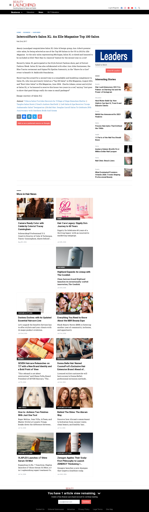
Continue (86, 502)
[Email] (19, 116)
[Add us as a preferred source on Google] (40, 116)
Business (26, 32)
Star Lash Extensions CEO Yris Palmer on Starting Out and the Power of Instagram (108, 89)
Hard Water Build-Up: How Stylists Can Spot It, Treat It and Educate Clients (108, 103)
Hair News (36, 32)
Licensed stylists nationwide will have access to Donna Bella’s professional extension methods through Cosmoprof (72, 376)
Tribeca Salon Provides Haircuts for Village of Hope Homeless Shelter (55, 101)
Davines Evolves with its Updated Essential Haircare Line (34, 319)
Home (19, 32)
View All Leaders (114, 70)
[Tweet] (34, 116)
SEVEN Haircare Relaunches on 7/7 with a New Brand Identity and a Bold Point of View (35, 366)
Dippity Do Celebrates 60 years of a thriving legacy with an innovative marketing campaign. (73, 233)
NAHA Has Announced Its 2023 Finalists (108, 115)
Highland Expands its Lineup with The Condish (73, 273)
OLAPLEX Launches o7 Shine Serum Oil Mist (32, 459)
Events (97, 111)
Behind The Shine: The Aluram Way (72, 413)
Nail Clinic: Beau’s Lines (105, 161)
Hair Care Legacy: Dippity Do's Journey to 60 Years (72, 225)
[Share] (24, 116)
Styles (97, 123)
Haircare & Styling (25, 313)
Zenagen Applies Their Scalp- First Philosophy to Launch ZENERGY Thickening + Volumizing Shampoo (72, 460)
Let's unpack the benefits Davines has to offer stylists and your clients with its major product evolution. (35, 327)
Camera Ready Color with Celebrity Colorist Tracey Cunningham (31, 226)
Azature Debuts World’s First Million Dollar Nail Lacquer (107, 150)
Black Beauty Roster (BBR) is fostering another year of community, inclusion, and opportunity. (74, 327)
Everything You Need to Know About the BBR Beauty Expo (72, 319)
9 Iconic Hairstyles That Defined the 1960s (108, 127)
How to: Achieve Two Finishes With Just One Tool (33, 413)
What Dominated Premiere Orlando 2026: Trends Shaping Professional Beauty (107, 174)
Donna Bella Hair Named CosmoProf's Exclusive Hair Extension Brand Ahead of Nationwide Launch (71, 366)
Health (97, 134)
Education (98, 98)
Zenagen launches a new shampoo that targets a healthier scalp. (72, 469)
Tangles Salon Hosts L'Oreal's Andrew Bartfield (37, 104)
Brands (97, 84)
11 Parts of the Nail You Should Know (108, 138)
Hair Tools (22, 408)
